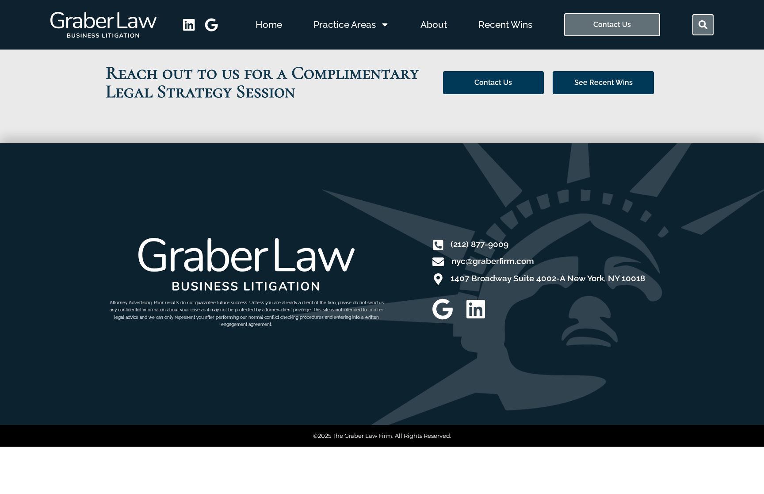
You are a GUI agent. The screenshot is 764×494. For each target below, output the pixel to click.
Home (269, 24)
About (433, 24)
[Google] (442, 309)
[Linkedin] (475, 309)
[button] (703, 24)
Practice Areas (344, 24)
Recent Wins (505, 24)
